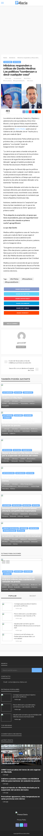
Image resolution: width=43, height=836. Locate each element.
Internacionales (9, 530)
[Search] (40, 3)
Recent (32, 596)
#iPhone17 (24, 539)
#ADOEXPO (24, 514)
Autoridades (7, 392)
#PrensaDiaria (7, 80)
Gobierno (7, 417)
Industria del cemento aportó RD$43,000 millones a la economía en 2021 (27, 626)
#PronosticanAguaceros (9, 486)
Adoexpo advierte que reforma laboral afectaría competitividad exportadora (19, 509)
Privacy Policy (21, 820)
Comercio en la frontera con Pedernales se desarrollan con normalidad (24, 636)
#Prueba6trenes (13, 403)
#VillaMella (5, 461)
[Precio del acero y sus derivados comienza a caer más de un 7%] (7, 617)
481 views (30, 80)
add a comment (12, 323)
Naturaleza (20, 473)
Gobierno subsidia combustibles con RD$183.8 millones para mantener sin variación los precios (18, 423)
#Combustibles (25, 429)
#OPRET (4, 403)
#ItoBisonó (34, 429)
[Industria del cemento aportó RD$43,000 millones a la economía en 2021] (7, 626)
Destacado (7, 450)
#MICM (4, 431)
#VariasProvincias (23, 486)
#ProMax (5, 541)
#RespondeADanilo (18, 80)
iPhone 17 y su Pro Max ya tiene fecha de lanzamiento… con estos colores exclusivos (21, 535)
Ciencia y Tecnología (10, 528)
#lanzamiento (32, 539)
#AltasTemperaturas (27, 484)
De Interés (7, 62)
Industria (26, 505)
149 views (15, 459)
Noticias (17, 62)
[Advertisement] (21, 28)
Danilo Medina (20, 129)
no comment (17, 78)
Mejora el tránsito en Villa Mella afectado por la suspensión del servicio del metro (20, 454)
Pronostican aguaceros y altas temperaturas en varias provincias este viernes (19, 478)
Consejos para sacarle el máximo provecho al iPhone (25, 605)
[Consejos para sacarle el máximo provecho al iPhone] (7, 607)
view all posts (21, 346)
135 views (15, 514)
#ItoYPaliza (27, 78)
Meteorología (8, 473)
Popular (12, 596)
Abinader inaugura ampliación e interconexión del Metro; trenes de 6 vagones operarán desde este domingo (21, 761)
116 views (15, 484)
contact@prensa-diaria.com (17, 682)
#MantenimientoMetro (27, 401)
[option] (21, 575)
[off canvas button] (2, 3)
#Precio (10, 431)
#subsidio (17, 431)
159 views (15, 539)
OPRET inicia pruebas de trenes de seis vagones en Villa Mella (19, 397)
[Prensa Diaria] (21, 814)
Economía (28, 415)
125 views (15, 401)
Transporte (28, 392)
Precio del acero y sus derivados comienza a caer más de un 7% (25, 615)
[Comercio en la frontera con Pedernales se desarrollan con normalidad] (7, 637)
